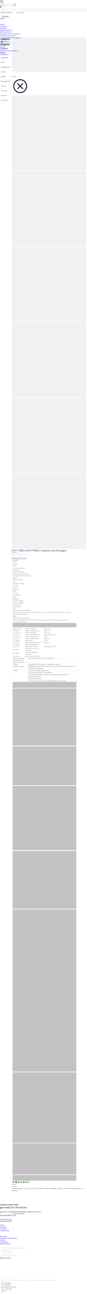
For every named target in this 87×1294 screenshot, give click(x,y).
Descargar (3, 49)
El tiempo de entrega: (18, 583)
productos (3, 26)
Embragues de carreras (7, 36)
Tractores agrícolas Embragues (10, 38)
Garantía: (15, 564)
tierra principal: (17, 595)
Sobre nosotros (5, 43)
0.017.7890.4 (33, 1188)
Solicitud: (15, 587)
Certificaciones (5, 41)
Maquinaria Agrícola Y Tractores (20, 1188)
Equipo (2, 39)
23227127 (3, 1291)
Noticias (3, 53)
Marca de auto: (17, 606)
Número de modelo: (18, 603)
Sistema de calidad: (18, 579)
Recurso (3, 45)
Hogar (2, 24)
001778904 (40, 1188)
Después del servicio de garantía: (22, 610)
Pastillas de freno (5, 32)
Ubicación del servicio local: (20, 614)
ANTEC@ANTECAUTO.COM (8, 1287)
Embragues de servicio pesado (10, 34)
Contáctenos (4, 55)
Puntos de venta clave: (19, 568)
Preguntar (14, 558)
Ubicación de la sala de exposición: (22, 576)
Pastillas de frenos (6, 1219)
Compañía (3, 1229)
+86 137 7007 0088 (6, 1289)
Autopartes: (16, 599)
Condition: (15, 560)
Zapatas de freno (5, 30)
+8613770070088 (5, 1285)
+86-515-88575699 (6, 1283)
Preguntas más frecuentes (8, 51)
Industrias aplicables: (18, 572)
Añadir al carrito (22, 558)
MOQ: (14, 591)
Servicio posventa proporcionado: (22, 618)
